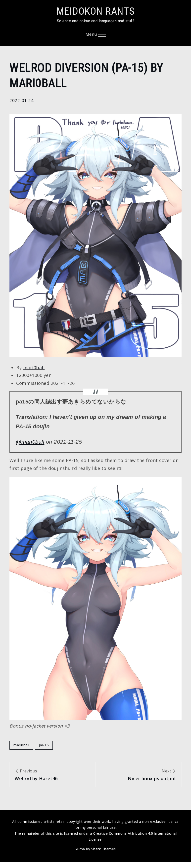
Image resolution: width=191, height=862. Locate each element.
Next (152, 774)
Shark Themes (103, 849)
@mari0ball (30, 442)
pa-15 (44, 745)
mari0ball (34, 367)
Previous (36, 774)
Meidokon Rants (95, 11)
